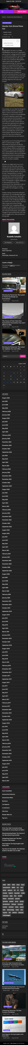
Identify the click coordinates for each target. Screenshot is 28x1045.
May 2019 (5, 625)
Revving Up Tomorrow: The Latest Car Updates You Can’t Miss (13, 348)
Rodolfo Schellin (7, 32)
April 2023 (5, 503)
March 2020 (5, 591)
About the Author (8, 43)
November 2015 (6, 753)
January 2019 (6, 635)
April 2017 (5, 696)
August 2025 (6, 418)
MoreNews (14, 1043)
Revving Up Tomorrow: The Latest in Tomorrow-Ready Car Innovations (13, 297)
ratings (13, 904)
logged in (12, 265)
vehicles (20, 912)
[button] (2, 11)
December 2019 (6, 601)
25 (7, 382)
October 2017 (6, 676)
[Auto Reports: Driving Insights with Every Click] (14, 1024)
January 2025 (6, 438)
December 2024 (6, 442)
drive (4, 890)
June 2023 (5, 496)
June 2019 (5, 621)
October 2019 (6, 608)
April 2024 (5, 462)
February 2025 (6, 435)
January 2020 (6, 598)
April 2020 (5, 587)
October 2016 (6, 716)
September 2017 (7, 679)
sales (16, 907)
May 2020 (5, 584)
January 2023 (6, 513)
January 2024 (6, 472)
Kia (15, 896)
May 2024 (5, 459)
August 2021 (6, 533)
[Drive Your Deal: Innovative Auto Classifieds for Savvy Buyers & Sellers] (14, 953)
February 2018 (6, 665)
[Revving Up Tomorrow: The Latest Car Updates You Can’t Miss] (14, 337)
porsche (5, 901)
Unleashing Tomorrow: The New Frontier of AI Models (11, 1011)
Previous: (7, 249)
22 (20, 379)
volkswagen (6, 915)
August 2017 (6, 682)
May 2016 (5, 733)
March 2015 (5, 781)
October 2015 (6, 757)
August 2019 (6, 615)
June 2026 (5, 405)
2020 (4, 885)
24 (4, 382)
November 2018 (6, 638)
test (22, 910)
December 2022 (6, 516)
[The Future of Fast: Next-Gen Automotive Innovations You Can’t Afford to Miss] (14, 311)
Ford (22, 890)
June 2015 (5, 770)
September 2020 (7, 571)
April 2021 (5, 547)
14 (17, 376)
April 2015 (5, 777)
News (4, 898)
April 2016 (5, 736)
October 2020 (6, 567)
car (18, 887)
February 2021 (6, 554)
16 (24, 376)
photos (17, 898)
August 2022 (6, 530)
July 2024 (5, 455)
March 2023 (5, 506)
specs (21, 907)
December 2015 (6, 750)
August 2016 (6, 723)
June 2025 (5, 425)
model (20, 896)
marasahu (5, 926)
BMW (13, 887)
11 (7, 376)
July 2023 (5, 493)
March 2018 (5, 662)
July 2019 (5, 618)
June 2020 (5, 581)
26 (10, 382)
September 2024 (7, 452)
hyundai (16, 893)
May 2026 (5, 408)
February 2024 (6, 469)
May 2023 (5, 499)
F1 (18, 890)
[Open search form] (11, 11)
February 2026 (6, 411)
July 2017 (5, 686)
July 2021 (5, 537)
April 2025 (5, 432)
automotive (6, 887)
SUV (4, 910)
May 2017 (5, 692)
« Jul (3, 388)
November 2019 (6, 604)
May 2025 (5, 428)
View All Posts (20, 242)
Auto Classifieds (7, 791)
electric (10, 890)
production (6, 904)
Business (5, 801)
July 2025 (5, 421)
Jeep (11, 896)
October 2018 (6, 642)
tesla (17, 910)
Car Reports (5, 804)
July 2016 (5, 726)
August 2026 (6, 398)
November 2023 (6, 479)
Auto (22, 885)
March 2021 (5, 550)
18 (7, 379)
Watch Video (22, 11)
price (16, 901)
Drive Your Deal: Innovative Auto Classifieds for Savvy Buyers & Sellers (13, 964)
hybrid (11, 893)
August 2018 (6, 648)
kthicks (4, 928)
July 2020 (5, 577)
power (11, 901)
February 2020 (6, 594)
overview (11, 898)
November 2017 (6, 672)
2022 (13, 885)
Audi (18, 885)
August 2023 (6, 489)
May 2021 (5, 543)
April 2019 (5, 628)
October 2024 (6, 449)
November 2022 (6, 520)
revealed (20, 904)
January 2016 (6, 747)
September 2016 (7, 720)
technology (10, 910)
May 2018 (5, 659)
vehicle (14, 912)
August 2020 (6, 574)
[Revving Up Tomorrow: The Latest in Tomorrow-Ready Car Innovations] (14, 285)
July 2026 (5, 401)
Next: (10, 254)
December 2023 (6, 476)
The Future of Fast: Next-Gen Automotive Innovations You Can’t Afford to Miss (13, 323)
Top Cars (4, 818)
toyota (5, 912)
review (5, 907)
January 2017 (6, 706)
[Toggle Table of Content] (17, 41)
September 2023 (7, 486)
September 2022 (7, 526)
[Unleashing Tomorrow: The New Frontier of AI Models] (14, 1001)
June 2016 (5, 730)
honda (5, 893)
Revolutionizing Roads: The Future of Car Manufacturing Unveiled (13, 987)
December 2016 (6, 709)
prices (21, 901)
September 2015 (7, 760)
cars (22, 887)
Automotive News (7, 22)
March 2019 (5, 631)
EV (14, 890)
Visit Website (8, 242)
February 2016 (6, 743)
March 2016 (5, 740)
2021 (9, 885)
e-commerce (6, 808)
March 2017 (5, 699)
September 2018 (7, 645)
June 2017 (5, 689)
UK (10, 912)
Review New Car (7, 814)
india (22, 893)
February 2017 (6, 703)
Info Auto (5, 811)
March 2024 (5, 465)
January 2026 (6, 415)
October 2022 (6, 523)
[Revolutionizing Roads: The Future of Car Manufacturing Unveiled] (14, 977)
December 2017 (6, 669)
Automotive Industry (8, 794)
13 (14, 376)
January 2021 (6, 557)
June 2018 (5, 655)
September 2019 (7, 611)
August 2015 (6, 764)
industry (5, 896)
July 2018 (5, 652)
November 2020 (6, 564)
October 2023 (6, 482)
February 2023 (6, 510)
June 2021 (5, 540)
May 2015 (5, 774)
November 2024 (6, 445)
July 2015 (5, 767)
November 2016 (6, 713)
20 (14, 379)
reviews (11, 907)
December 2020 (6, 560)
